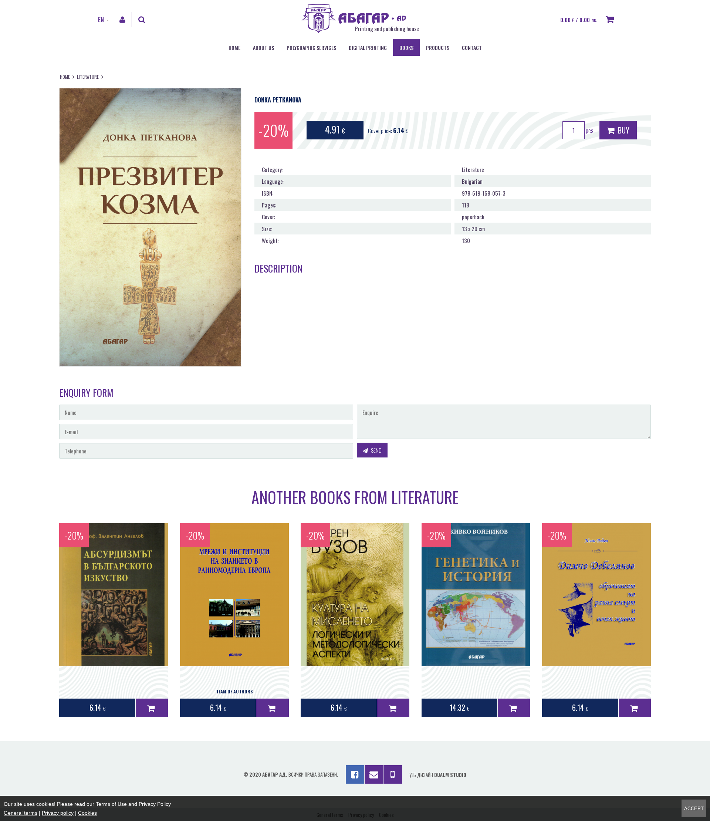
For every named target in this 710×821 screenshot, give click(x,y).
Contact (472, 47)
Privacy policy (58, 813)
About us (263, 47)
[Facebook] (355, 774)
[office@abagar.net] (374, 774)
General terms (20, 813)
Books (406, 47)
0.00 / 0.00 (578, 20)
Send (376, 450)
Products (437, 47)
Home (234, 47)
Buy (622, 130)
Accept (694, 808)
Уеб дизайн (437, 774)
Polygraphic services (311, 47)
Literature (88, 77)
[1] (151, 708)
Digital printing (368, 47)
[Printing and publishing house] (353, 30)
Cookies (87, 813)
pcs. (590, 130)
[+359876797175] (392, 774)
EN (101, 19)
